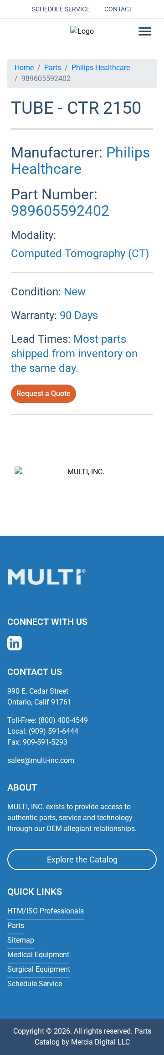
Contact (118, 9)
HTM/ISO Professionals (45, 911)
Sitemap (20, 940)
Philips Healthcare (101, 67)
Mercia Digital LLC (100, 1042)
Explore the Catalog (82, 859)
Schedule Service (61, 9)
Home (24, 67)
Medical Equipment (38, 954)
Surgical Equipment (38, 969)
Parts (52, 67)
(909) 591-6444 (53, 731)
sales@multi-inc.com (40, 760)
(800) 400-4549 (63, 720)
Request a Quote (43, 393)
